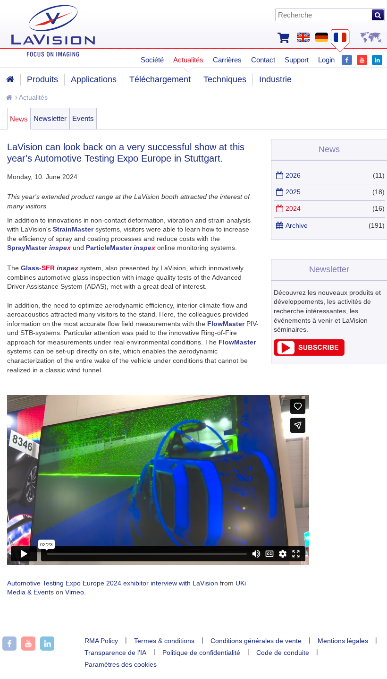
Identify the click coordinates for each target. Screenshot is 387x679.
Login (326, 60)
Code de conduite (282, 652)
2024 (293, 208)
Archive (297, 225)
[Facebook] (346, 58)
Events (83, 118)
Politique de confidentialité (201, 652)
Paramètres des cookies (120, 664)
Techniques (224, 79)
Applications (94, 79)
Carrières (227, 60)
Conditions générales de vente (256, 641)
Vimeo (74, 592)
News (19, 119)
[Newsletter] (309, 353)
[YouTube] (362, 58)
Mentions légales (343, 641)
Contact (263, 60)
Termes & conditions (164, 641)
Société (152, 60)
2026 (293, 175)
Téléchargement (160, 79)
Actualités (32, 97)
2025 (293, 192)
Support (297, 60)
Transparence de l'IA (115, 652)
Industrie (275, 79)
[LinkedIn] (377, 58)
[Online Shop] (283, 37)
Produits (42, 79)
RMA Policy (101, 641)
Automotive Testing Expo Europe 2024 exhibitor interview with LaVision (112, 583)
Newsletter (50, 118)
